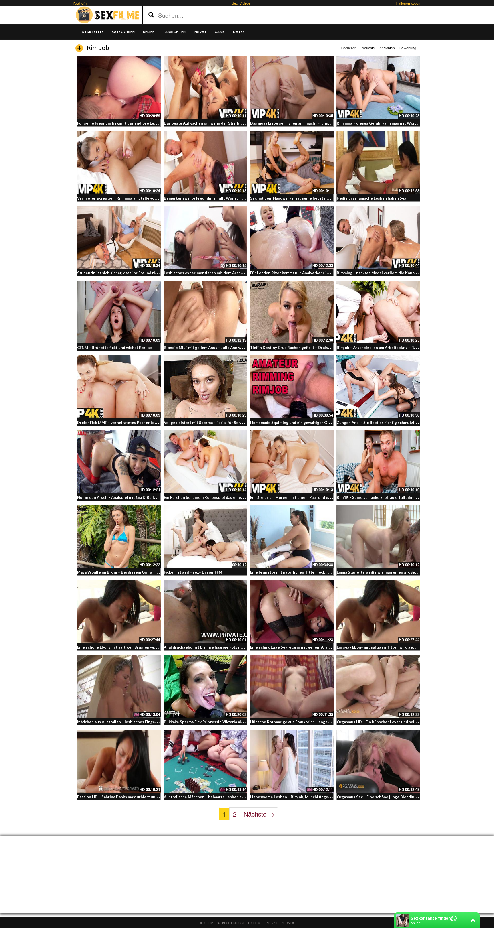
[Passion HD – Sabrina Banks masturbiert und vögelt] (119, 761)
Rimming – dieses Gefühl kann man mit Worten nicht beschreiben (396, 123)
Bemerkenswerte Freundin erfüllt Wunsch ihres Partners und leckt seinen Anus (236, 198)
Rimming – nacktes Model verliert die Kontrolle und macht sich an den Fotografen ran (414, 273)
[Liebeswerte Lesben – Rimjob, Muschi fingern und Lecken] (292, 761)
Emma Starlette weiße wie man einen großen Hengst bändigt (391, 572)
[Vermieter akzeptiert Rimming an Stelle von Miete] (119, 162)
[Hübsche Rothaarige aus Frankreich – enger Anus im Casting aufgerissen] (292, 686)
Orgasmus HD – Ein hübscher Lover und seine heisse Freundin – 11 (397, 722)
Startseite (93, 32)
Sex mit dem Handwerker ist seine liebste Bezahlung (298, 198)
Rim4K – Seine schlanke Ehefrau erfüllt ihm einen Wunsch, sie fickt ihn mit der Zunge (413, 497)
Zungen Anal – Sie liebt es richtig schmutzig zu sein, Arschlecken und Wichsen (408, 422)
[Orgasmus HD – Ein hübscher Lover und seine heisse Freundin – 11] (378, 686)
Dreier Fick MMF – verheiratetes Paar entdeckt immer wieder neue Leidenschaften (152, 422)
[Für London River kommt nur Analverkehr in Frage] (292, 237)
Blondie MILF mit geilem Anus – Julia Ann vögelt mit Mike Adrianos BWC (229, 347)
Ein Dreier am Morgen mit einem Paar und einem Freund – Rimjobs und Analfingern (324, 497)
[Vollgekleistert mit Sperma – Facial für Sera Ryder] (205, 386)
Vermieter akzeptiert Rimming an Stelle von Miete (122, 198)
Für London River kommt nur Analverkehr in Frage (295, 273)
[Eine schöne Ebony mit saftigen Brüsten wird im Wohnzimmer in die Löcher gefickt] (119, 611)
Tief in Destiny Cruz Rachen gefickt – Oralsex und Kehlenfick (305, 347)
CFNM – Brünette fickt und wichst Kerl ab (114, 347)
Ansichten (387, 47)
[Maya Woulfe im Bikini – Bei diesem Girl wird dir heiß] (119, 536)
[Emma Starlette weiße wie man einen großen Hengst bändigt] (378, 536)
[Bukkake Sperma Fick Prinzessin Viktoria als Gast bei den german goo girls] (205, 686)
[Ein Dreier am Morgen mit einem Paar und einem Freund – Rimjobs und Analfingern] (292, 461)
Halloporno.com (408, 3)
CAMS (220, 32)
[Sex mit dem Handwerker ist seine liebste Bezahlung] (292, 162)
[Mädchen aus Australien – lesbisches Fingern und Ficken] (119, 686)
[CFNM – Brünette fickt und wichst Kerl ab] (119, 312)
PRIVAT (200, 32)
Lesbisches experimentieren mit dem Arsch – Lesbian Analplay (220, 273)
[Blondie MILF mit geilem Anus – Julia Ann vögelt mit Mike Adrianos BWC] (205, 312)
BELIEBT (150, 32)
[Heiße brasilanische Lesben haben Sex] (378, 162)
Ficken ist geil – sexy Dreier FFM (193, 572)
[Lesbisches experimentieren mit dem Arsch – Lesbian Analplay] (205, 237)
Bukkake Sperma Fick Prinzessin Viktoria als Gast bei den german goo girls (231, 722)
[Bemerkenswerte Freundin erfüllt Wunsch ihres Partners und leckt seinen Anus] (205, 162)
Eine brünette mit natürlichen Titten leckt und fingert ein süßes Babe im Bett (320, 572)
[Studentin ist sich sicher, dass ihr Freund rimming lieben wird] (119, 237)
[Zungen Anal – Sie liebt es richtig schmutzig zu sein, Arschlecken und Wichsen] (378, 386)
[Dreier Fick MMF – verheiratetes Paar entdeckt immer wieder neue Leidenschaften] (119, 386)
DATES (239, 32)
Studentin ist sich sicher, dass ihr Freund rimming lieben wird (132, 273)
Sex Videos (241, 3)
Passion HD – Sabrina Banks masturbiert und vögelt (123, 797)
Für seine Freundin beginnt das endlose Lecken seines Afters (132, 123)
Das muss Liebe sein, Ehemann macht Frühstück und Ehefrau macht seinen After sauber (329, 123)
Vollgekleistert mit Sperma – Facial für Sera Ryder (209, 422)
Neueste (368, 47)
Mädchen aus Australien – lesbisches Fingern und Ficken (128, 722)
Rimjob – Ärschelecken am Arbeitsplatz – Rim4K (380, 347)
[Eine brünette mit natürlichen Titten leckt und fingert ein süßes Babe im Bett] (292, 536)
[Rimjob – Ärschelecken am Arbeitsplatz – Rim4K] (378, 312)
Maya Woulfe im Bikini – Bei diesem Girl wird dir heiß (124, 572)
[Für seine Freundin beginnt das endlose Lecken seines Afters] (119, 87)
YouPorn (80, 3)
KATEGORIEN (123, 32)
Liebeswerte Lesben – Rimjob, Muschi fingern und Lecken (302, 797)
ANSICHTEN (175, 32)
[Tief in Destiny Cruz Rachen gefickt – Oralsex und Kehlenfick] (292, 312)
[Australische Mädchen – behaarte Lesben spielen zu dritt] (205, 761)
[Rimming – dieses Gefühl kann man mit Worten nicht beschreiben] (378, 87)
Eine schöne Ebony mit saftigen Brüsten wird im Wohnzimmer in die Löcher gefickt (151, 647)
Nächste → (259, 813)
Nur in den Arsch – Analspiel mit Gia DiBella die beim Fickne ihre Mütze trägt (146, 497)
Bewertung (407, 47)
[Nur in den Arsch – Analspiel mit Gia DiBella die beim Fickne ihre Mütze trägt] (119, 461)
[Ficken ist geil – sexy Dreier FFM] (205, 536)
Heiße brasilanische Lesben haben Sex (371, 198)
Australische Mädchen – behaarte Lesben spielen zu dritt (216, 797)
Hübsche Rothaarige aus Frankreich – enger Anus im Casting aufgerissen (316, 722)
